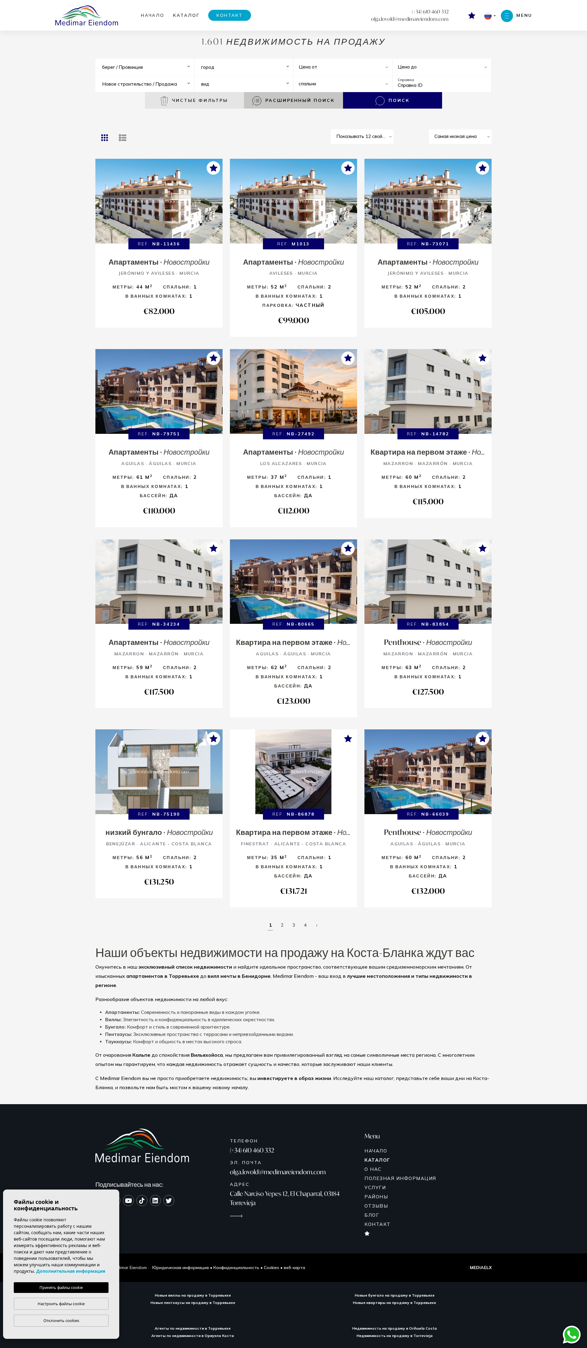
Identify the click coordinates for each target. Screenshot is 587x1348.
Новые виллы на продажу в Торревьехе (193, 1295)
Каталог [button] (186, 15)
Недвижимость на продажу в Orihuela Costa (394, 1328)
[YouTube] (128, 1200)
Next (216, 204)
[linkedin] (155, 1200)
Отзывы (376, 1206)
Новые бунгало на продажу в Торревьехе (394, 1295)
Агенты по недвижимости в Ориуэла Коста (192, 1335)
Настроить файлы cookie (61, 1303)
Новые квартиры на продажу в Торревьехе (394, 1302)
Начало (153, 15)
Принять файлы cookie (61, 1287)
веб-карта (294, 1267)
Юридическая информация (180, 1267)
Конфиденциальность (236, 1267)
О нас (373, 1169)
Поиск (398, 100)
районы (376, 1197)
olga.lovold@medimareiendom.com (410, 19)
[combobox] (147, 67)
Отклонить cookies (61, 1320)
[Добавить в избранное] (213, 168)
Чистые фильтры (199, 100)
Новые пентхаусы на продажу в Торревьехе (192, 1302)
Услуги (375, 1187)
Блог (371, 1215)
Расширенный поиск (299, 100)
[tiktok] (141, 1200)
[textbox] (149, 67)
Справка (406, 79)
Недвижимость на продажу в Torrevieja (394, 1335)
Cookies (271, 1267)
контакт (229, 15)
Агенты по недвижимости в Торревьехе (193, 1328)
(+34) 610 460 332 (430, 11)
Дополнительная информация (70, 1271)
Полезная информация (400, 1178)
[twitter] (168, 1200)
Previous (101, 204)
